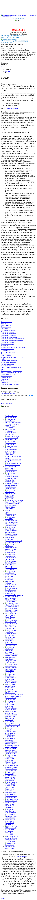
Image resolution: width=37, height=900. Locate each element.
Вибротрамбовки (6, 325)
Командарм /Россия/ (11, 747)
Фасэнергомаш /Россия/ (12, 465)
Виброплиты (5, 323)
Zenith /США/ (9, 509)
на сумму (12, 44)
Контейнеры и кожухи (8, 352)
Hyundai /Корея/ (10, 482)
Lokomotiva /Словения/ (12, 605)
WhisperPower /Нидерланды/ (14, 595)
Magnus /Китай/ (10, 662)
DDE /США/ (9, 498)
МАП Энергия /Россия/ (12, 424)
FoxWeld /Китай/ (10, 743)
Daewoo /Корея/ (10, 586)
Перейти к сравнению (8, 394)
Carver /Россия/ (9, 787)
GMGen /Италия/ (10, 625)
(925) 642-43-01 (18, 30)
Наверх (3, 898)
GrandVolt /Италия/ (11, 536)
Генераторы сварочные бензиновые (12, 339)
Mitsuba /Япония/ (10, 622)
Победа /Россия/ (10, 576)
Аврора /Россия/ (10, 841)
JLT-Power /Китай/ (10, 828)
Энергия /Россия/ (10, 709)
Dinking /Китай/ (10, 733)
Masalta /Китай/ (9, 845)
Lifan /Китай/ (9, 454)
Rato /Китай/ (9, 649)
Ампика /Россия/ (10, 686)
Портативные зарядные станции (11, 371)
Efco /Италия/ (9, 639)
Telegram (14, 39)
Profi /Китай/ (9, 824)
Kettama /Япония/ (10, 669)
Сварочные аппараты (8, 374)
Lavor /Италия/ (9, 628)
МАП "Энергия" (6, 355)
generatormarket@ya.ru (17, 35)
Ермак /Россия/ (9, 757)
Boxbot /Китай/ (9, 831)
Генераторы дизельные (8, 335)
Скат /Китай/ (9, 566)
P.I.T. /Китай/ (9, 642)
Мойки (3, 359)
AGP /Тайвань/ (9, 737)
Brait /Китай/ (9, 807)
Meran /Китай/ (9, 780)
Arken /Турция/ (9, 713)
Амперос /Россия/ (10, 666)
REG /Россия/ (9, 427)
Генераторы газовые (7, 332)
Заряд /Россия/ (9, 848)
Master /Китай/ (9, 579)
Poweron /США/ (10, 750)
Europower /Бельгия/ (11, 438)
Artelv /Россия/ (9, 821)
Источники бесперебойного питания (13, 347)
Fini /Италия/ (9, 539)
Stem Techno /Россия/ (11, 726)
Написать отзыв (18, 18)
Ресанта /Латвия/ (10, 556)
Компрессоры (5, 350)
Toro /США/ (8, 652)
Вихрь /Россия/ (9, 632)
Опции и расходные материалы (11, 367)
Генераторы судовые (7, 342)
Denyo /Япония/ (10, 777)
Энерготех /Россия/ (11, 608)
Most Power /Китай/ (11, 801)
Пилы (3, 369)
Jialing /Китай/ (9, 659)
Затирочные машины (7, 349)
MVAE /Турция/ (10, 515)
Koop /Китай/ (9, 703)
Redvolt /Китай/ (10, 764)
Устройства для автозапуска (10, 384)
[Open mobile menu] (1, 66)
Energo (7, 512)
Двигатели (4, 345)
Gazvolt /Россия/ (10, 468)
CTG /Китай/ (9, 791)
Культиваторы (5, 354)
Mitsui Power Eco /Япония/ (13, 502)
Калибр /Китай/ (10, 488)
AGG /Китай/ (9, 834)
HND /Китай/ (9, 740)
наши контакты (12, 108)
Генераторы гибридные (8, 333)
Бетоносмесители (6, 322)
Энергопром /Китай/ (11, 522)
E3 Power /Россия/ (10, 478)
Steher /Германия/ (10, 682)
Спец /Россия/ (9, 618)
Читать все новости (7, 403)
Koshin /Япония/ (10, 421)
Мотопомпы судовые (7, 364)
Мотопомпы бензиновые (9, 360)
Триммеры (4, 382)
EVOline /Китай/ (10, 784)
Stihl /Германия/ (10, 814)
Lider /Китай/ (9, 546)
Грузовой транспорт (7, 344)
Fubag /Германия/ (10, 451)
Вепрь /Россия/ (9, 434)
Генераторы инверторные (9, 337)
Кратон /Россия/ (10, 615)
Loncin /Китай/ (9, 573)
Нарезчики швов (6, 366)
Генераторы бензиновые (9, 330)
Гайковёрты (4, 328)
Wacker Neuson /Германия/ (13, 696)
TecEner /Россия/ (10, 818)
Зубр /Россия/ (9, 475)
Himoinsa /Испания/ (11, 655)
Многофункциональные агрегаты (12, 357)
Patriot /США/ (9, 519)
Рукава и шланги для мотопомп (11, 372)
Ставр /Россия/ (9, 811)
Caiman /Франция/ (10, 612)
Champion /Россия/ (10, 525)
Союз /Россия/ (9, 676)
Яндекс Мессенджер (21, 41)
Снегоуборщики (6, 377)
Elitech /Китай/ (9, 492)
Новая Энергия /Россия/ (12, 542)
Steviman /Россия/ (10, 797)
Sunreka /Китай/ (10, 794)
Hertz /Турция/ (9, 804)
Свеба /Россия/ (9, 559)
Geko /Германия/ (10, 532)
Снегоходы (4, 379)
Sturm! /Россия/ (9, 495)
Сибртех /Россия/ (10, 770)
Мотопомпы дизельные (8, 362)
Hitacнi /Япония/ (10, 448)
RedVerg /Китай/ (10, 753)
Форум (3, 888)
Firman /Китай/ (9, 529)
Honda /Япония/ (10, 444)
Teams (11, 42)
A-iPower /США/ (10, 601)
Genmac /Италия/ (10, 645)
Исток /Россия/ (9, 635)
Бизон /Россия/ (9, 679)
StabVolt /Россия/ (10, 471)
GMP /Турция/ (9, 723)
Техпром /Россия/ (10, 549)
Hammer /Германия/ (11, 485)
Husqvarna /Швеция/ (11, 505)
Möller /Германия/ (10, 590)
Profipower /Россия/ (11, 838)
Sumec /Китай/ (9, 689)
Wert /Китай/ (9, 720)
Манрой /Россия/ (10, 552)
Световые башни (6, 376)
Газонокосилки (6, 327)
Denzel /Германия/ (10, 598)
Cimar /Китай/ (9, 774)
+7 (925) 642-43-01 (21, 856)
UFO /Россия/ (9, 706)
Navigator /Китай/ (10, 563)
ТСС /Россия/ (9, 431)
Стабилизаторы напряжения (10, 381)
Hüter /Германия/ (10, 441)
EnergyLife (8, 730)
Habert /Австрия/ (10, 693)
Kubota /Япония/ (10, 569)
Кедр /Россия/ (9, 760)
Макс (17, 37)
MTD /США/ (9, 672)
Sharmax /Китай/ (10, 716)
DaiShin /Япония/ (10, 417)
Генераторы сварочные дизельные (12, 340)
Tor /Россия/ (8, 583)
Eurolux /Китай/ (10, 699)
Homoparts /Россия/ (11, 767)
